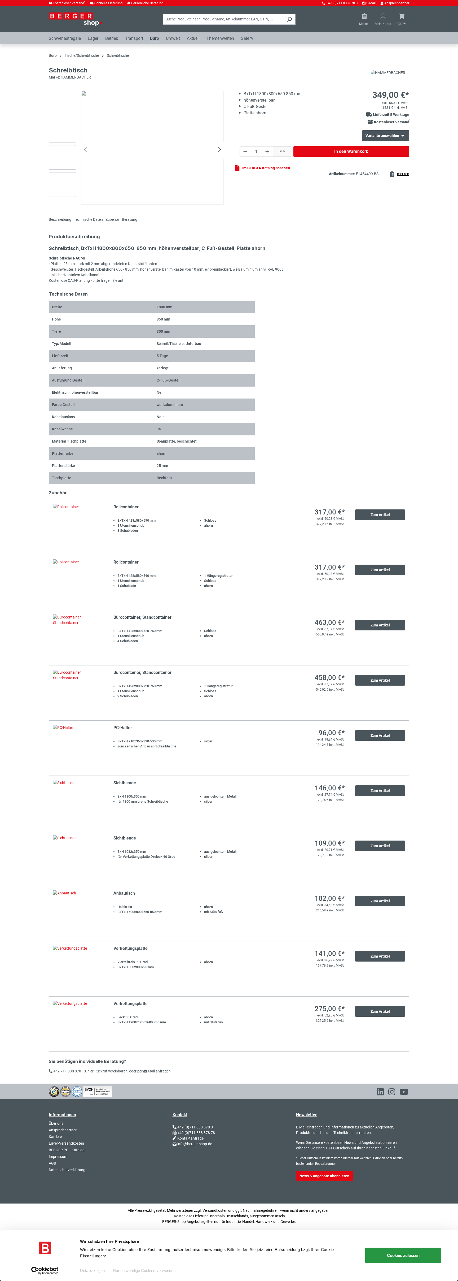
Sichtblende (124, 782)
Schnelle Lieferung (108, 3)
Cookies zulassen (403, 1255)
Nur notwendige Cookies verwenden (144, 1270)
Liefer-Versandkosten (66, 1143)
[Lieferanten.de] (65, 1091)
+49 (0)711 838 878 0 (342, 3)
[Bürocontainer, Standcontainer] (78, 637)
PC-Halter (122, 727)
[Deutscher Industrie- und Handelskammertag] (77, 1091)
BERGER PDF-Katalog (67, 1150)
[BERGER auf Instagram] (391, 1093)
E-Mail (371, 3)
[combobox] (223, 19)
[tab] (60, 219)
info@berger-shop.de (194, 1144)
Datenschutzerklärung (67, 1170)
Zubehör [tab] (112, 219)
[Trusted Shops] (54, 1091)
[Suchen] (289, 19)
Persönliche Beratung (147, 3)
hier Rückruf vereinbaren (107, 1071)
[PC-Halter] (78, 748)
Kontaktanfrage (190, 1138)
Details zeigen (92, 1270)
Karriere (55, 1137)
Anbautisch (124, 893)
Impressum (58, 1156)
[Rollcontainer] (78, 527)
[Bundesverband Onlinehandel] (97, 1091)
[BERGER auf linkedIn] (380, 1093)
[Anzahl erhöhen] (267, 151)
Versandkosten (214, 1210)
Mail (151, 1071)
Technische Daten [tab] (88, 219)
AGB (52, 1163)
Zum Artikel (380, 515)
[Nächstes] (219, 150)
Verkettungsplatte (130, 948)
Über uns (56, 1123)
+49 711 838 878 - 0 (69, 1071)
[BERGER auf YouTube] (404, 1093)
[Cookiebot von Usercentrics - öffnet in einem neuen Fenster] (45, 1271)
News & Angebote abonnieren (324, 1176)
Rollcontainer (126, 506)
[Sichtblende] (78, 803)
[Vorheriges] (85, 150)
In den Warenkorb (351, 151)
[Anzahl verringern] (245, 151)
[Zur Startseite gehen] (75, 19)
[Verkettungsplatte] (78, 969)
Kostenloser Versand (69, 3)
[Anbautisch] (78, 913)
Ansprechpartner (396, 3)
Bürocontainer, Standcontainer (142, 617)
